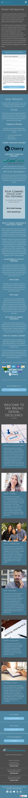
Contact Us (14, 740)
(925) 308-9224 (14, 773)
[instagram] (21, 792)
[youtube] (14, 792)
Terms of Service (9, 788)
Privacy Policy (16, 82)
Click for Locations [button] (14, 718)
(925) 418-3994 (14, 780)
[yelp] (17, 792)
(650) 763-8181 (14, 766)
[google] (11, 792)
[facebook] (7, 792)
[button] (26, 2)
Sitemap (20, 788)
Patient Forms (14, 389)
